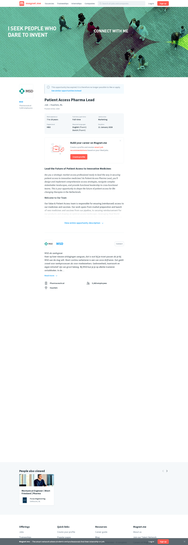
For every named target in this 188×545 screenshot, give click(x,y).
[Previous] (163, 471)
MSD (21, 101)
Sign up (163, 3)
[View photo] (94, 42)
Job (46, 104)
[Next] (167, 471)
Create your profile (66, 531)
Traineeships (62, 3)
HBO (49, 127)
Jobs (21, 531)
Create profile (79, 157)
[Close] (184, 541)
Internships (76, 3)
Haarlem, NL (57, 104)
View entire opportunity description (82, 222)
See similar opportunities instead (66, 90)
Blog (97, 537)
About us (137, 531)
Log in (151, 3)
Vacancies (49, 3)
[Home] (30, 3)
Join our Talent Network (145, 537)
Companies (90, 3)
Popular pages (64, 537)
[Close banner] (120, 141)
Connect (119, 244)
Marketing (102, 119)
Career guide (101, 531)
